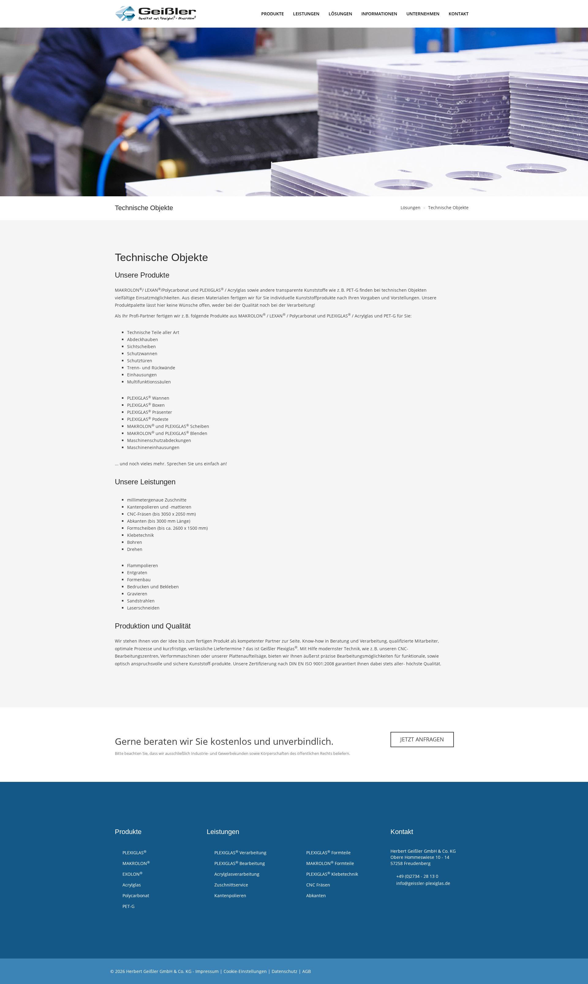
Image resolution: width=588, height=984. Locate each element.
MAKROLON (135, 863)
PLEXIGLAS (133, 852)
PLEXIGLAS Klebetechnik (331, 874)
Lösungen (340, 14)
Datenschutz (284, 971)
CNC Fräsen (317, 885)
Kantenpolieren (229, 895)
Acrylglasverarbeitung (236, 874)
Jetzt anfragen (422, 739)
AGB (306, 971)
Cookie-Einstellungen (245, 971)
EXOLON (131, 874)
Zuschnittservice (230, 885)
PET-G (127, 906)
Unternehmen (422, 14)
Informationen (379, 14)
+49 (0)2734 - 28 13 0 (417, 876)
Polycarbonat (135, 895)
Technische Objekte (448, 207)
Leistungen (306, 14)
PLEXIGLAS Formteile (328, 852)
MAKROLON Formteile (329, 863)
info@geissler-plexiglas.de (423, 883)
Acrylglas (131, 885)
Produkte (272, 14)
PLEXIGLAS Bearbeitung (239, 863)
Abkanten (315, 895)
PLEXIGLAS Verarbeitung (239, 852)
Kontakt (459, 14)
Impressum (207, 971)
